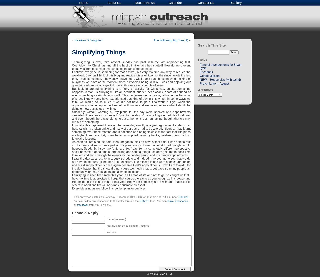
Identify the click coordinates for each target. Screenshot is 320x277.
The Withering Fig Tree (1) (171, 40)
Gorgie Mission (210, 75)
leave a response (177, 200)
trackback (82, 204)
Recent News (145, 3)
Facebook (206, 71)
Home (83, 3)
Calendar (175, 3)
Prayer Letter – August (214, 83)
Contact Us (206, 3)
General (183, 196)
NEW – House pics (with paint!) (220, 79)
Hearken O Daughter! (88, 40)
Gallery (236, 3)
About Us (114, 3)
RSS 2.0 (144, 200)
